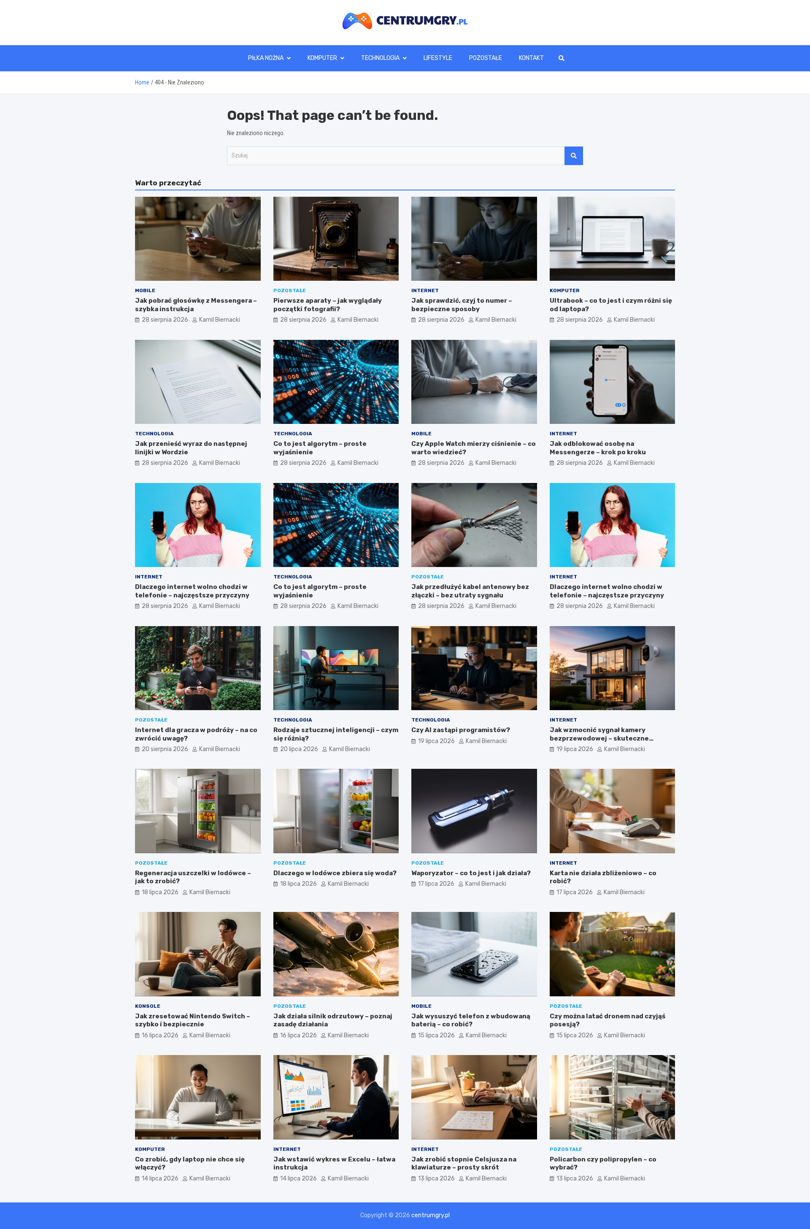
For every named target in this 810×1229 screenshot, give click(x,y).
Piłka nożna (266, 58)
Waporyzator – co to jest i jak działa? (471, 873)
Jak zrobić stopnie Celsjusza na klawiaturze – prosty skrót (463, 1164)
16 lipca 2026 (160, 1035)
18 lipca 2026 (160, 892)
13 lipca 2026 (436, 1178)
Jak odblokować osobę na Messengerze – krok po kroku (598, 448)
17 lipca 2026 (436, 883)
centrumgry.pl (430, 1215)
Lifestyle (438, 58)
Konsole (147, 1006)
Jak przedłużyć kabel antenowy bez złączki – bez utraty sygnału (470, 591)
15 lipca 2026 (436, 1035)
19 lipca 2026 (436, 741)
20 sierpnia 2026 (165, 749)
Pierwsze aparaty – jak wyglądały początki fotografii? (327, 305)
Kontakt (531, 58)
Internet (425, 290)
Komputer (322, 58)
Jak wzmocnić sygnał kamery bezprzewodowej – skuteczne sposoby (599, 738)
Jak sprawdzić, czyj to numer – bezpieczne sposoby (461, 305)
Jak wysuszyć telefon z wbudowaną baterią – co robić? (470, 1020)
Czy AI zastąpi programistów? (460, 730)
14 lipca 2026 (160, 1178)
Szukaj (573, 156)
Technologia (380, 58)
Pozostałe (485, 58)
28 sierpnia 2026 (165, 319)
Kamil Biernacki (219, 319)
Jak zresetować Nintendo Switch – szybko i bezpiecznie (192, 1020)
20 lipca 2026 (299, 749)
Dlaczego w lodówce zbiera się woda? (335, 873)
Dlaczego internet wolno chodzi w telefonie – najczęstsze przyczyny (192, 591)
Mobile (145, 290)
